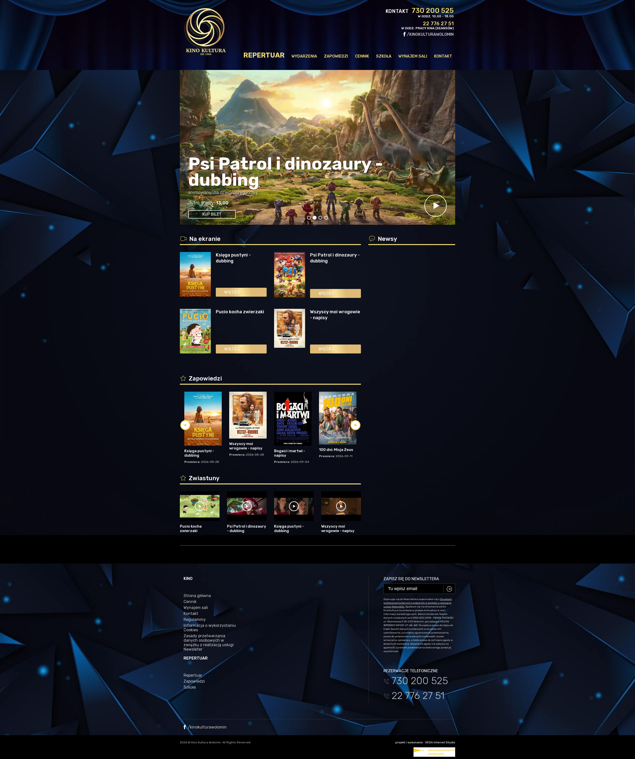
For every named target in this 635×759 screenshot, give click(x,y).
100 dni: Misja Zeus (336, 449)
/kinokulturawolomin (430, 34)
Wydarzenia (304, 56)
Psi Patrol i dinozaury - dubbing (285, 172)
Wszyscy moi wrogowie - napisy (335, 314)
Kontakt (443, 56)
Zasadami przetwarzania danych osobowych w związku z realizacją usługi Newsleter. (417, 603)
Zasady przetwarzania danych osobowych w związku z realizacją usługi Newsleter (209, 643)
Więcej (232, 292)
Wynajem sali (412, 56)
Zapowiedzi (336, 56)
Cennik (362, 56)
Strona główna (197, 596)
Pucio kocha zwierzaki (240, 312)
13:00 (222, 203)
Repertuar (264, 55)
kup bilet (212, 214)
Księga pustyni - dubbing (233, 258)
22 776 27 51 (438, 23)
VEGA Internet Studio (440, 742)
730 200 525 (433, 10)
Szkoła (383, 56)
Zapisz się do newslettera (411, 578)
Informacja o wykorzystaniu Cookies (210, 627)
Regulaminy (195, 619)
